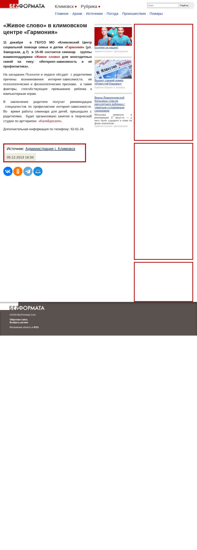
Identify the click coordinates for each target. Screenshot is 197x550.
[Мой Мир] (38, 171)
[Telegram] (28, 171)
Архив (77, 14)
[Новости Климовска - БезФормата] (23, 5)
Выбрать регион (19, 322)
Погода (112, 14)
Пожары (156, 14)
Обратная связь (19, 319)
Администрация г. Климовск (50, 149)
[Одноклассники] (18, 171)
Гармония (74, 47)
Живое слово (47, 57)
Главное (61, 14)
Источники (94, 14)
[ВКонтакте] (8, 171)
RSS (36, 327)
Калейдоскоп (50, 121)
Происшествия (134, 14)
